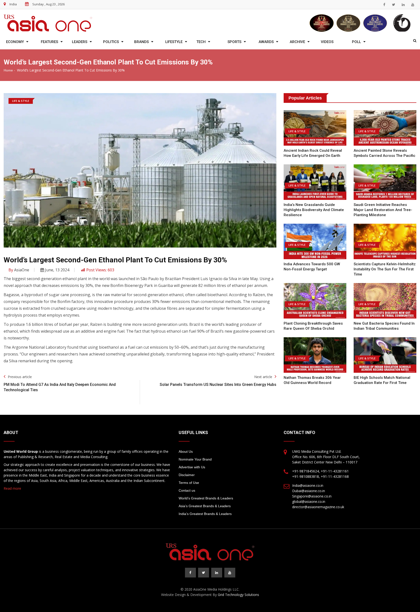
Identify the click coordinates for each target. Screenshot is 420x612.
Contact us (187, 490)
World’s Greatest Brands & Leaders (206, 498)
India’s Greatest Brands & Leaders (205, 514)
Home (8, 70)
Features (49, 42)
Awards (266, 42)
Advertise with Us (192, 467)
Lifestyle (174, 42)
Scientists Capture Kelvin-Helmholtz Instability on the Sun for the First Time (385, 269)
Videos (327, 42)
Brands (141, 42)
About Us (186, 451)
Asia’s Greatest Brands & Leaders (205, 506)
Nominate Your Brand (195, 459)
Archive (297, 42)
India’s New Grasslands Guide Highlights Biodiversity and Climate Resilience (314, 210)
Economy (15, 42)
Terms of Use (189, 483)
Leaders (79, 42)
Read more (12, 488)
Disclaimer (187, 475)
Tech (201, 42)
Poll (356, 42)
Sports (234, 42)
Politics (111, 42)
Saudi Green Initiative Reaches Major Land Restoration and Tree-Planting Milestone (383, 210)
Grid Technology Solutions (238, 594)
